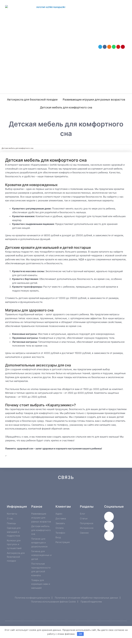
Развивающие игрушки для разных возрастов (94, 99)
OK (80, 634)
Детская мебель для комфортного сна (66, 107)
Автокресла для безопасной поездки (32, 99)
